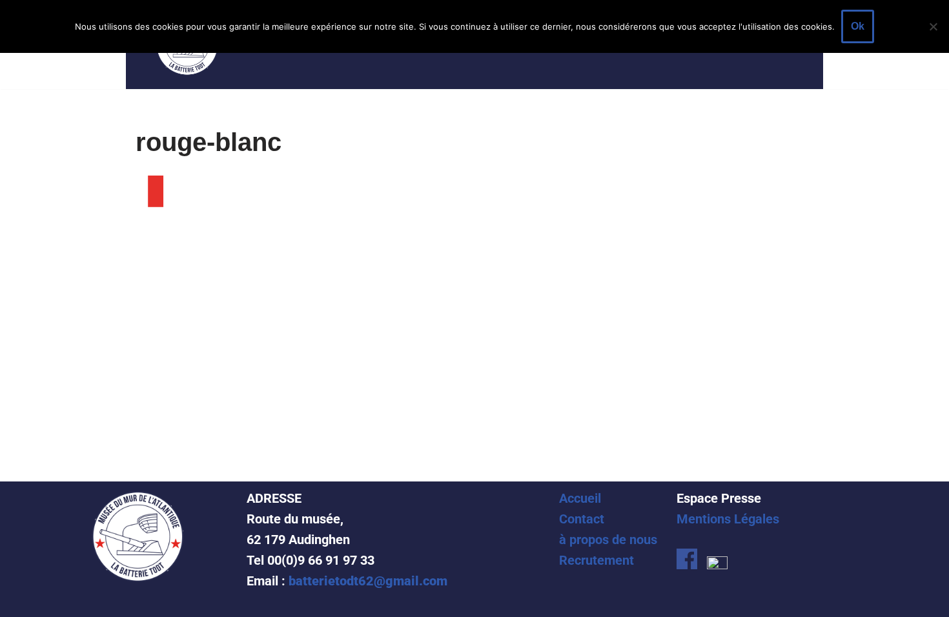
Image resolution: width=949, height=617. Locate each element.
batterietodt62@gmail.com (368, 581)
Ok (857, 26)
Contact (581, 519)
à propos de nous (608, 539)
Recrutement (596, 560)
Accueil (580, 498)
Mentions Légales (728, 519)
